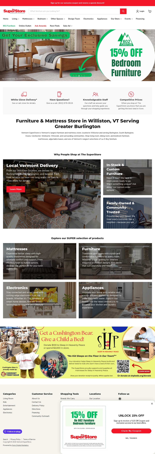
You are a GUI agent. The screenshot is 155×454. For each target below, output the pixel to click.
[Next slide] (148, 55)
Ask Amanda (40, 26)
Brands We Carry (68, 398)
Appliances (102, 18)
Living (15, 18)
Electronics (88, 18)
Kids (5, 402)
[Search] (123, 11)
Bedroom (42, 18)
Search (5, 439)
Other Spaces (57, 18)
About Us (36, 398)
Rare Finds (55, 26)
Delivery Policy (38, 405)
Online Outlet (25, 26)
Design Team (74, 18)
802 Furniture (9, 26)
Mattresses (27, 18)
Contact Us (36, 402)
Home (5, 18)
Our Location (94, 398)
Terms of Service (29, 439)
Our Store (115, 18)
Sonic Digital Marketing (20, 445)
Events (128, 18)
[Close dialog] (152, 403)
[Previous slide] (6, 55)
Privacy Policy (15, 439)
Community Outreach (40, 416)
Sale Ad (67, 26)
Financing (140, 18)
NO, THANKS (131, 438)
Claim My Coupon (131, 431)
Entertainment (9, 405)
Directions (36, 409)
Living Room (8, 398)
